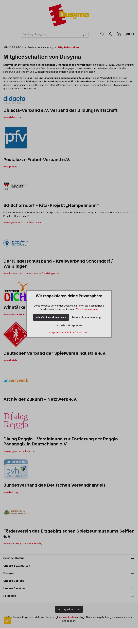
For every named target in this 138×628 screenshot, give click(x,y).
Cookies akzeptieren (69, 325)
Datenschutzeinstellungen (88, 317)
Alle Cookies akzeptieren (51, 317)
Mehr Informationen (87, 309)
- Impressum (56, 332)
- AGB (68, 332)
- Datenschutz (81, 332)
